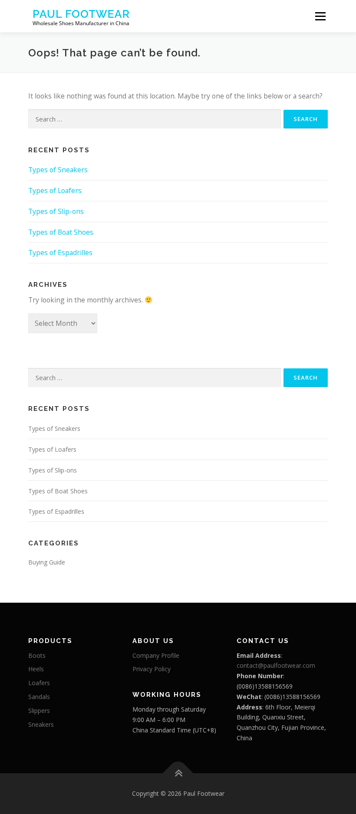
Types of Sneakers (58, 169)
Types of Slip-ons (56, 211)
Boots (37, 655)
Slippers (39, 710)
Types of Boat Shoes (60, 232)
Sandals (39, 697)
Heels (36, 669)
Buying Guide (46, 562)
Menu (320, 16)
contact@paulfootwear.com (276, 665)
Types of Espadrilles (60, 252)
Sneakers (41, 724)
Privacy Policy (151, 669)
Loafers (39, 683)
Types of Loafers (55, 190)
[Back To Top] (178, 773)
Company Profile (155, 655)
